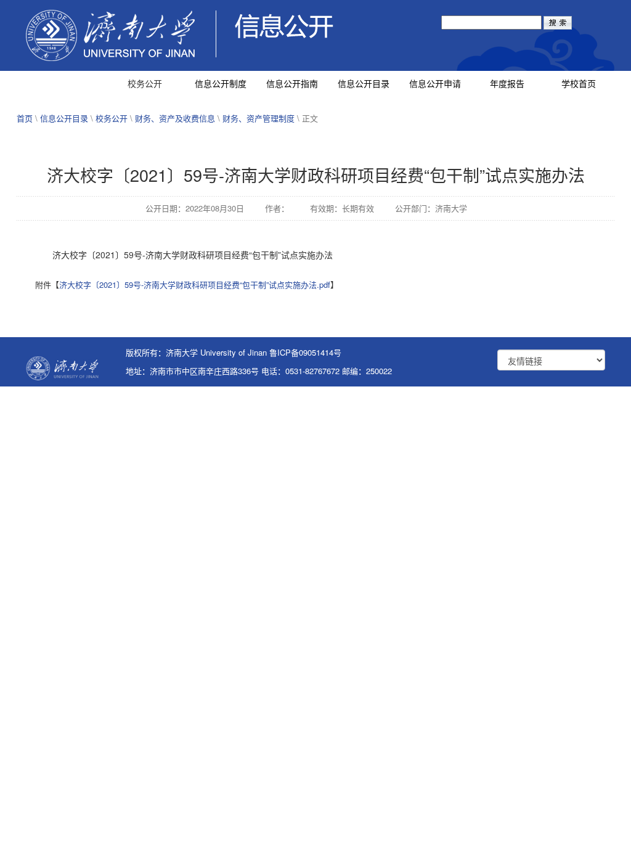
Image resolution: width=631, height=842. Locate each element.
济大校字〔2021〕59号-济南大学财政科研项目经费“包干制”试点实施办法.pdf (194, 284)
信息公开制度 (220, 83)
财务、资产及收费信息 (175, 118)
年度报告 (507, 83)
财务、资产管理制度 (258, 118)
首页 (25, 118)
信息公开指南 (292, 83)
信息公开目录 (363, 83)
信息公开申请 (435, 83)
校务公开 (145, 83)
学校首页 (578, 83)
